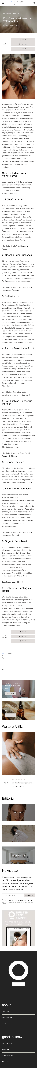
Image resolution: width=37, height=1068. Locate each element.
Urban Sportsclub (23, 395)
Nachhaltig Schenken (11, 673)
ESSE (4, 567)
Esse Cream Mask (9, 582)
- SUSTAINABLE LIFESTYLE (11, 13)
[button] (13, 786)
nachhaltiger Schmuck (10, 535)
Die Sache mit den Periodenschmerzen (18, 783)
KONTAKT (6, 1049)
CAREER (5, 1024)
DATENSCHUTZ (9, 1043)
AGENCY (6, 1062)
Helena (5, 25)
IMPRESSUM (7, 1056)
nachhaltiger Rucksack (11, 290)
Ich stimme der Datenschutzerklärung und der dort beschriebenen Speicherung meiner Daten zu (18, 902)
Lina (6, 688)
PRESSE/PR (7, 1018)
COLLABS (6, 1011)
